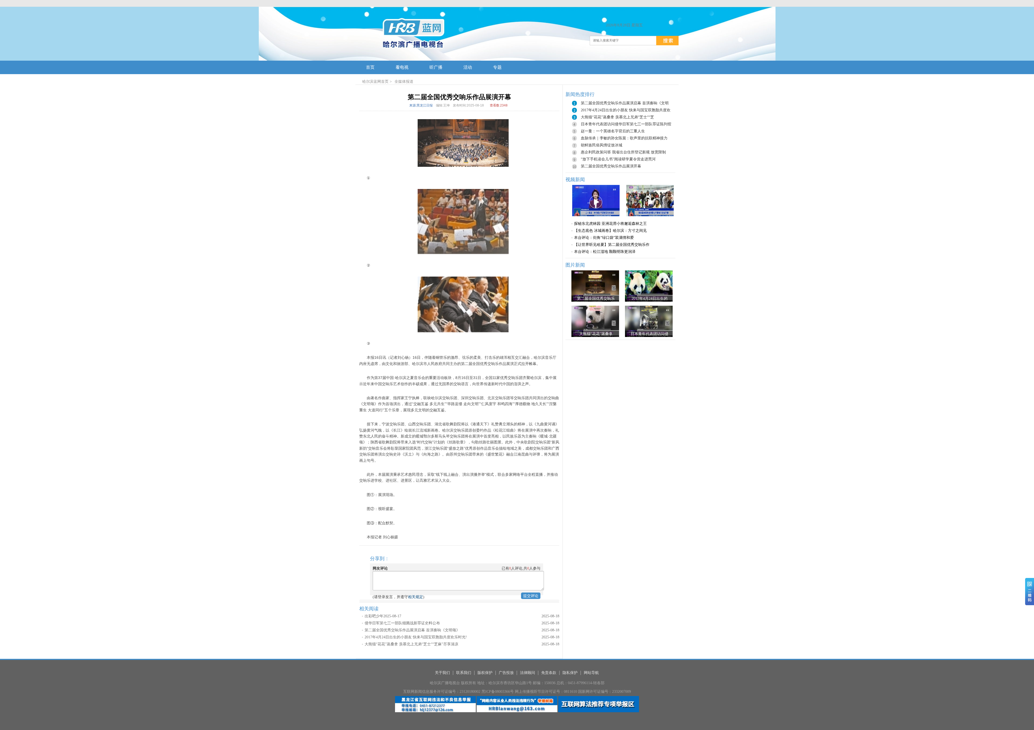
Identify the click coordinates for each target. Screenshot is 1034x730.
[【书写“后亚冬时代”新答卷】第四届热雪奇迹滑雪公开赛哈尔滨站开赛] (650, 200)
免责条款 (548, 673)
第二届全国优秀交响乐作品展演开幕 (611, 166)
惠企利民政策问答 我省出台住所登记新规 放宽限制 (623, 152)
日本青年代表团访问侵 (649, 334)
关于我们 (442, 673)
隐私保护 (570, 673)
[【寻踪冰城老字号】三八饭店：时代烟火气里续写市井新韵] (596, 200)
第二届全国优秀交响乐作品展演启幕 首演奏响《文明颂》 (412, 630)
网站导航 (591, 673)
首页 (385, 82)
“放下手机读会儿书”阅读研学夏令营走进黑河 (618, 159)
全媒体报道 (403, 82)
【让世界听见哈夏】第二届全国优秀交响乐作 (611, 245)
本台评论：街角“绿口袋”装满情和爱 (604, 238)
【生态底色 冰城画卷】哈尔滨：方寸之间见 (610, 231)
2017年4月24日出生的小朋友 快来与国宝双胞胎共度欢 (625, 110)
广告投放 (506, 673)
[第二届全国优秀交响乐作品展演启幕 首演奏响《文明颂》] (595, 286)
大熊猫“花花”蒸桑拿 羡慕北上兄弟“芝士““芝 (617, 117)
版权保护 (484, 673)
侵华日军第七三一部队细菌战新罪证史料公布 (402, 623)
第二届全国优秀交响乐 (596, 299)
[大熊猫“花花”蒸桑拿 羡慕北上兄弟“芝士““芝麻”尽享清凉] (595, 321)
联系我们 (463, 673)
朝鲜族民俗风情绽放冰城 (601, 145)
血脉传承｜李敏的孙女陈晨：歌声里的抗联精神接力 (624, 138)
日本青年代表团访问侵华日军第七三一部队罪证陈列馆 (626, 124)
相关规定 (415, 597)
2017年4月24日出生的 (650, 299)
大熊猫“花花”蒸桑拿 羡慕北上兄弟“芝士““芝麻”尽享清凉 (411, 644)
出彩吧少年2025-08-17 (383, 616)
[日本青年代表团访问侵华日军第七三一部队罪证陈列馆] (649, 321)
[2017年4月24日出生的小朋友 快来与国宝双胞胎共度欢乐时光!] (649, 286)
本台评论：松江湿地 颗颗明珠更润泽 (604, 252)
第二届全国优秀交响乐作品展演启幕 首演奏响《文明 (625, 103)
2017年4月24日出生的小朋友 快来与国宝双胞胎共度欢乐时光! (416, 637)
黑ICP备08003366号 (497, 692)
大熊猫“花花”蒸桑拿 (596, 334)
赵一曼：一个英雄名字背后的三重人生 (613, 131)
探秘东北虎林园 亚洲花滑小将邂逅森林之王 (610, 224)
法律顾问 (527, 673)
